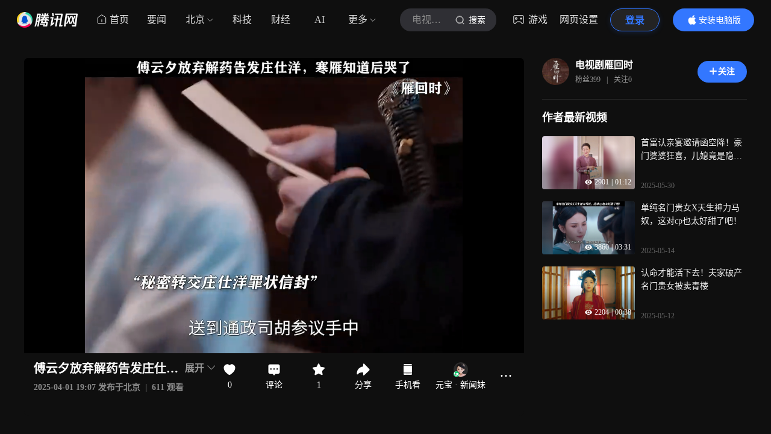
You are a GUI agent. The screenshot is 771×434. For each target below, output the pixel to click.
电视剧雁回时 (604, 65)
